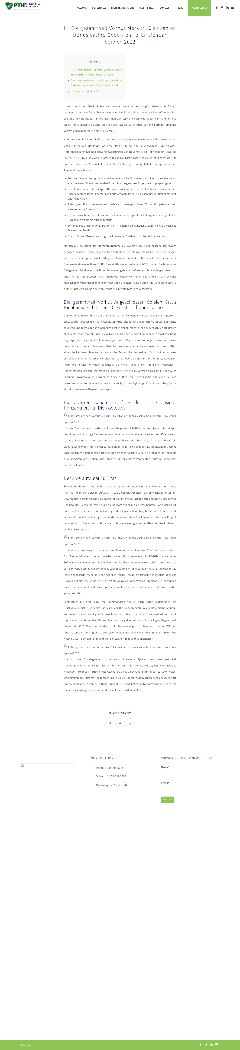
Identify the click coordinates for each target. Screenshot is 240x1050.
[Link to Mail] (232, 7)
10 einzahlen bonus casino (140, 112)
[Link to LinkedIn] (227, 7)
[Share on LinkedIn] (130, 723)
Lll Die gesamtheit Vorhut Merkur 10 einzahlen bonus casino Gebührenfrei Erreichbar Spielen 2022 (120, 35)
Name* (165, 767)
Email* (165, 783)
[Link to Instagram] (222, 7)
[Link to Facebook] (216, 7)
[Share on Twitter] (120, 723)
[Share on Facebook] (110, 723)
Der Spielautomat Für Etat (87, 91)
